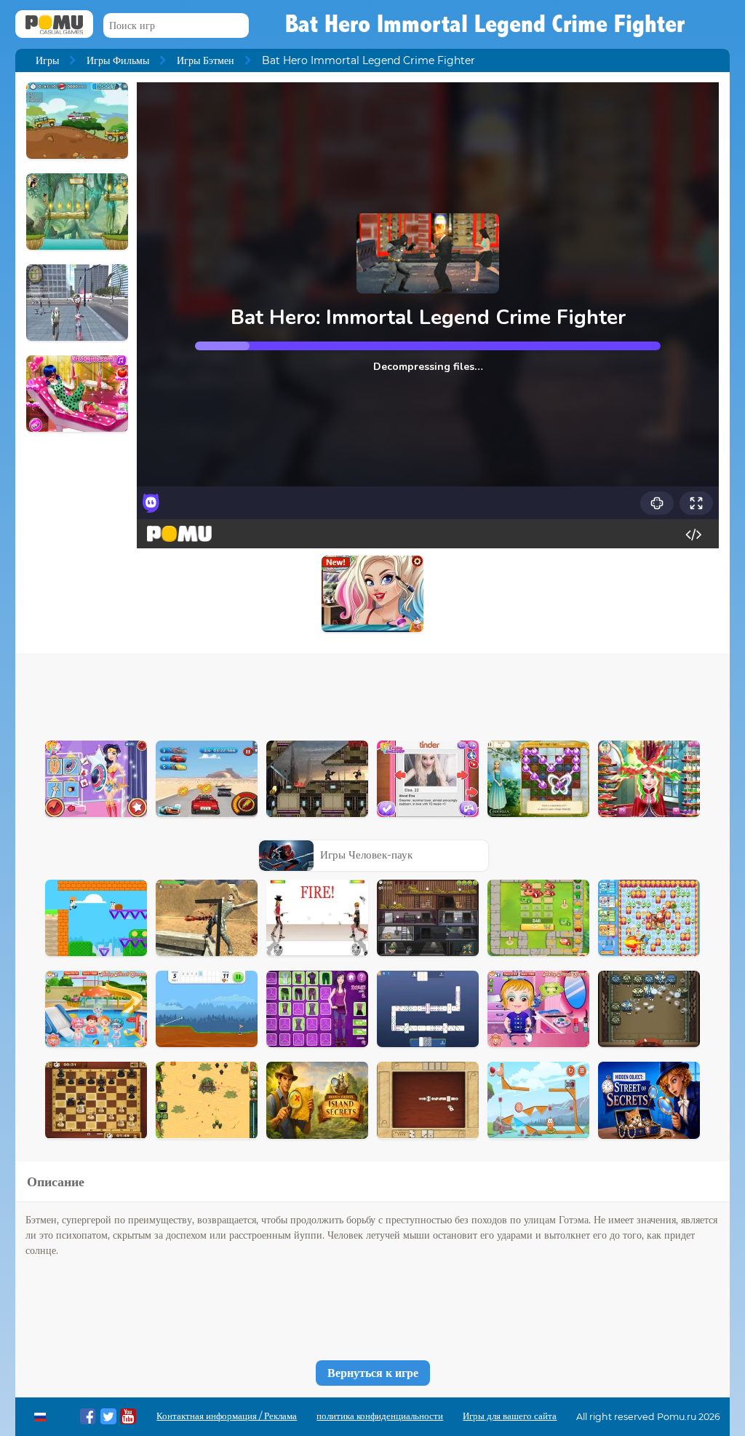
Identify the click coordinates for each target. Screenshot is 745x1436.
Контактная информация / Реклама (226, 1416)
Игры (47, 60)
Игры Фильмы (118, 60)
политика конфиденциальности (379, 1416)
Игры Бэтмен (205, 60)
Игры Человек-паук (366, 854)
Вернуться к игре (372, 1373)
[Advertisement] (372, 693)
